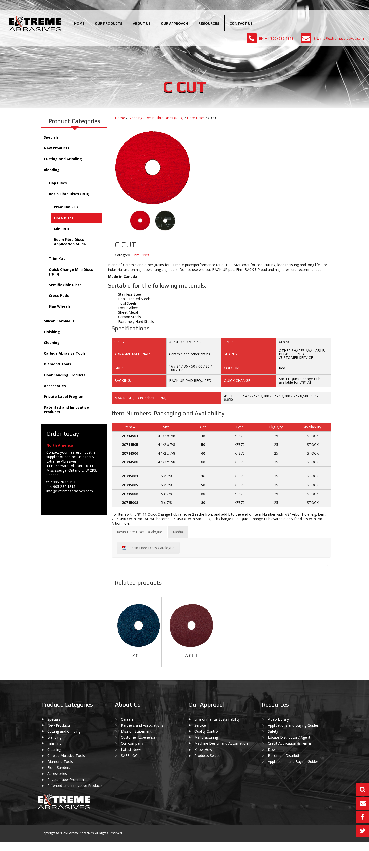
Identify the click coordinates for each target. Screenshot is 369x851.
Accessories (55, 385)
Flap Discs (58, 183)
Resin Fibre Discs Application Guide (70, 241)
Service (200, 725)
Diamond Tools (57, 364)
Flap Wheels (60, 306)
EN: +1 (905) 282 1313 (276, 38)
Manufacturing (206, 737)
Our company (132, 743)
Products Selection (209, 755)
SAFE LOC (129, 755)
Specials (51, 137)
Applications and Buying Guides (293, 725)
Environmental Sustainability (217, 719)
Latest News (131, 749)
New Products (56, 148)
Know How (203, 749)
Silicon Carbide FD (60, 320)
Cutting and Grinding (63, 158)
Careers (127, 719)
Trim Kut (57, 258)
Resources (208, 23)
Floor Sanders (58, 767)
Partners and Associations (142, 725)
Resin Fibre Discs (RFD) (69, 193)
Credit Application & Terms (290, 743)
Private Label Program (64, 396)
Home (79, 23)
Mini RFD (61, 228)
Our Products (108, 23)
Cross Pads (59, 295)
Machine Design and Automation (221, 743)
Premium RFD (66, 207)
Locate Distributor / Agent (289, 737)
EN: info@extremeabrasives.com (339, 38)
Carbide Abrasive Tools (65, 353)
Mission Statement (136, 731)
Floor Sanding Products (65, 375)
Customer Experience (138, 737)
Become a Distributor (285, 755)
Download (276, 749)
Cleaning (52, 342)
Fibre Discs (63, 218)
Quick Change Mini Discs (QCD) (71, 271)
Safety (273, 731)
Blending (52, 169)
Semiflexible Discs (65, 284)
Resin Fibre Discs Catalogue (151, 547)
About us (142, 23)
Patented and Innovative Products (66, 409)
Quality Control (206, 731)
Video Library (278, 719)
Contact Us (241, 23)
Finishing (52, 331)
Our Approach (174, 23)
